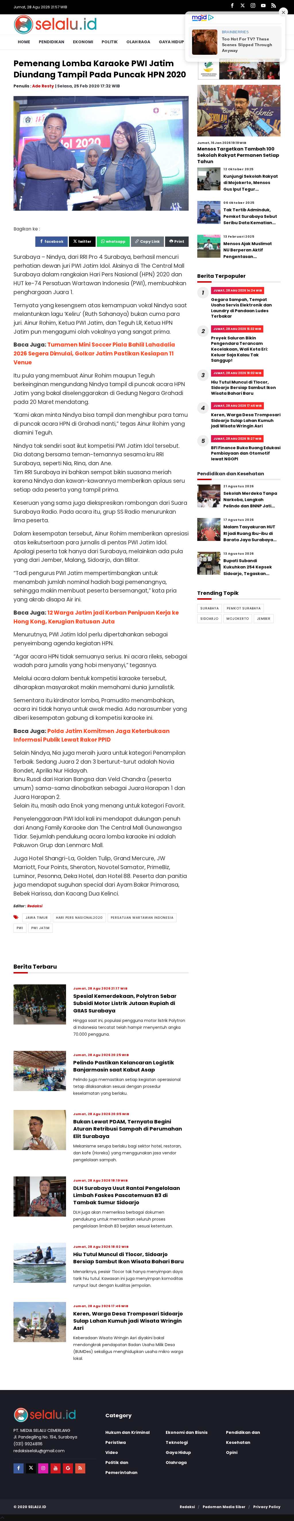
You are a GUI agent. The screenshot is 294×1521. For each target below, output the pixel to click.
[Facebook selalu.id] (232, 6)
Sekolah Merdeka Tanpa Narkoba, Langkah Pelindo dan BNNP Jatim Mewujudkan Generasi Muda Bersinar (250, 506)
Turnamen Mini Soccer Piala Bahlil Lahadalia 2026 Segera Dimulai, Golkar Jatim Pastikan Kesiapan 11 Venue (94, 353)
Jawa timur (37, 917)
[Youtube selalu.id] (263, 6)
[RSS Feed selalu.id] (273, 6)
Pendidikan (51, 42)
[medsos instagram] (43, 1468)
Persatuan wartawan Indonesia (142, 917)
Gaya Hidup (171, 42)
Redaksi (34, 906)
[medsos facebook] (18, 1468)
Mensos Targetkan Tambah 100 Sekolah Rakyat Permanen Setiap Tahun (238, 155)
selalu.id (37, 1506)
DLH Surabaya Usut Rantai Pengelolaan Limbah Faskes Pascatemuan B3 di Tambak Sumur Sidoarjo (126, 1195)
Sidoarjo (209, 618)
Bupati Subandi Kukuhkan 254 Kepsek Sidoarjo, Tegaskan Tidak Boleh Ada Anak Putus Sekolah (247, 573)
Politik (110, 42)
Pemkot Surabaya (244, 608)
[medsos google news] (68, 1468)
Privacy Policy (267, 1506)
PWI (20, 928)
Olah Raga (138, 42)
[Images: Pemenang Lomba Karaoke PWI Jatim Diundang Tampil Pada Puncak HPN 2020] (101, 153)
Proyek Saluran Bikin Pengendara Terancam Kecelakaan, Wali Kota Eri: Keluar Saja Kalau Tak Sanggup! (239, 349)
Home (24, 42)
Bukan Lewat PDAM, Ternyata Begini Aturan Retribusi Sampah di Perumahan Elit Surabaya (127, 1128)
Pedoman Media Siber (224, 1506)
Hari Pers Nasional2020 (79, 917)
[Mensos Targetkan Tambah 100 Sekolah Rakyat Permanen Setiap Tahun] (239, 110)
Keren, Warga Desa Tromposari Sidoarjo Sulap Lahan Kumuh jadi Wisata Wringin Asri (128, 1321)
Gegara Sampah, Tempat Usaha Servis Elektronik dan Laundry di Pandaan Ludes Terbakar (241, 308)
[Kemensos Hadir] (239, 69)
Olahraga (176, 1462)
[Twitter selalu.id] (242, 6)
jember (263, 618)
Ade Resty (43, 86)
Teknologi (177, 1442)
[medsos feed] (80, 1468)
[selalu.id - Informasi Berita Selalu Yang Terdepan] (55, 24)
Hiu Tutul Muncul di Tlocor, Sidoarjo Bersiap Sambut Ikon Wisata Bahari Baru (128, 1258)
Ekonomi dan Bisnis (187, 1432)
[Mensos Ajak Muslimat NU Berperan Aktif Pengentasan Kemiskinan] (208, 246)
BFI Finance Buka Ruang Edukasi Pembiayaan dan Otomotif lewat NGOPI (246, 453)
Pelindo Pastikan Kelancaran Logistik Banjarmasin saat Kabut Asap (123, 1066)
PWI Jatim (40, 928)
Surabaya (209, 608)
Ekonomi (83, 42)
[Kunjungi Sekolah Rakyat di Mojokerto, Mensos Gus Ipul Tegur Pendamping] (208, 178)
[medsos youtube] (56, 1468)
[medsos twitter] (31, 1468)
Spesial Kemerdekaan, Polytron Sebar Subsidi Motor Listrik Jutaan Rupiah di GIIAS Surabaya (125, 1003)
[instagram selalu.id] (253, 6)
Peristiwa (115, 1442)
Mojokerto (238, 618)
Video (111, 1452)
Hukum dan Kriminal (127, 1432)
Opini (231, 1452)
